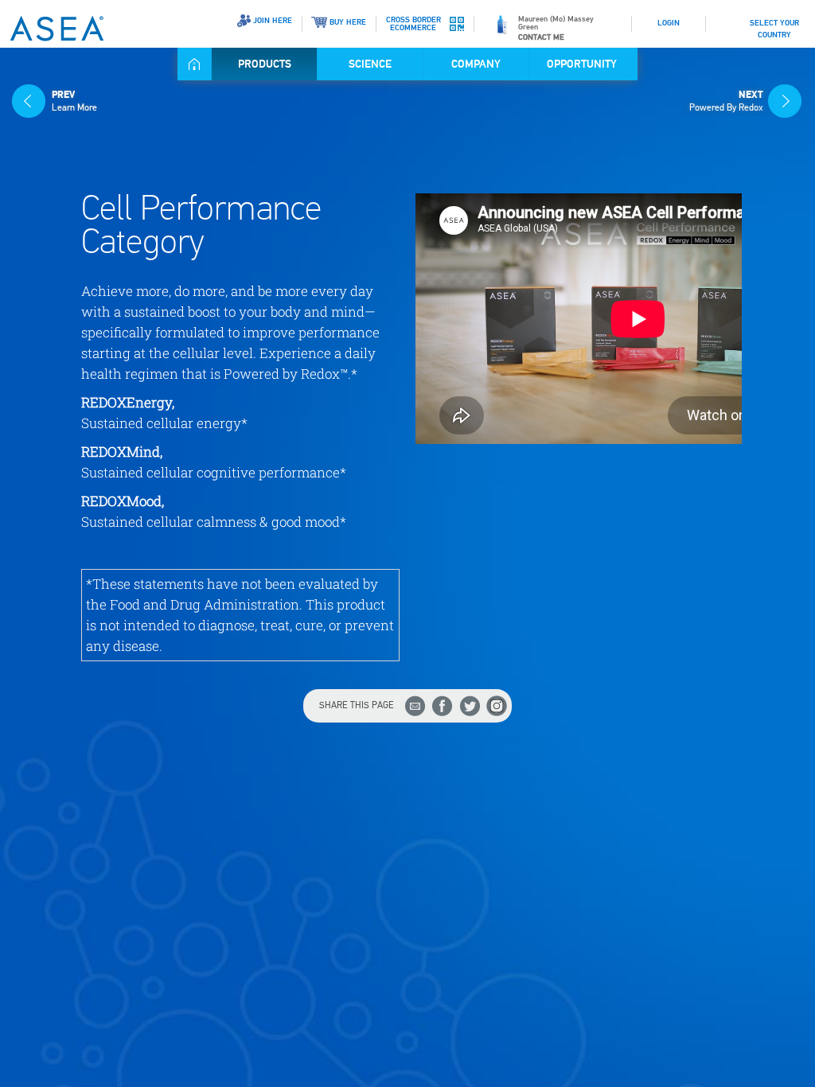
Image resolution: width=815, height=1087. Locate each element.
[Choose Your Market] (722, 17)
